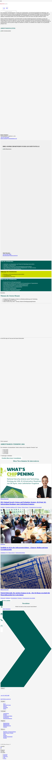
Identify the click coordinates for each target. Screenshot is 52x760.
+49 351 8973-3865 (7, 254)
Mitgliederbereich (7, 725)
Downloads (5, 754)
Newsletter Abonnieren (5, 608)
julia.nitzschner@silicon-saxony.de (10, 255)
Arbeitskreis (3, 552)
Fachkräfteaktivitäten (7, 716)
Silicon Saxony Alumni (8, 733)
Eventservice (6, 717)
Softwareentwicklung (20, 552)
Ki (7, 552)
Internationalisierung (7, 718)
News (4, 703)
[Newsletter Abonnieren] (26, 649)
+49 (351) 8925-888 (5, 695)
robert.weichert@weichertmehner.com (9, 138)
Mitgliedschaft (6, 724)
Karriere (5, 735)
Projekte (5, 714)
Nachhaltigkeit (14, 598)
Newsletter (5, 707)
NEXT (4, 708)
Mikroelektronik (5, 499)
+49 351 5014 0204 (5, 137)
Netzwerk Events (7, 705)
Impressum (5, 755)
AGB (4, 757)
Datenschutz (5, 756)
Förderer (5, 726)
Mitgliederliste (6, 723)
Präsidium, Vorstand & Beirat (9, 731)
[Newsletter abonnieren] (2, 626)
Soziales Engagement (7, 736)
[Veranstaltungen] (2, 614)
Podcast (19, 507)
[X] (1, 747)
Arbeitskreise (6, 713)
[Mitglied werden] (2, 607)
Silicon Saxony (25, 507)
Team (4, 734)
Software (3, 544)
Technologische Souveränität (35, 507)
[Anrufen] (2, 620)
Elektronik (3, 598)
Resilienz (20, 598)
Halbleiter (3, 507)
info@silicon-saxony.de (6, 699)
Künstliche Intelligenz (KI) (11, 507)
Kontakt (5, 737)
